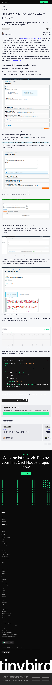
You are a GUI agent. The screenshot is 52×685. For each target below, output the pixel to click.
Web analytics (4, 630)
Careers (3, 531)
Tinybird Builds (4, 590)
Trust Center (27, 648)
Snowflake (4, 611)
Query (3, 541)
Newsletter (4, 596)
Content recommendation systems (9, 636)
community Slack (16, 60)
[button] (26, 103)
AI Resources (4, 583)
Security (3, 519)
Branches (3, 550)
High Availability (5, 556)
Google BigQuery (5, 609)
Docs (2, 564)
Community (4, 571)
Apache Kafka (4, 602)
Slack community (41, 394)
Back (4, 6)
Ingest (3, 539)
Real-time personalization (7, 632)
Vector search (4, 638)
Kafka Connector (5, 543)
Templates (4, 588)
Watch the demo (5, 514)
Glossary (3, 592)
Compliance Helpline (36, 648)
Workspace (4, 552)
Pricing (3, 517)
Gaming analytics (5, 628)
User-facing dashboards (6, 623)
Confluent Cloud (5, 604)
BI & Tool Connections (6, 554)
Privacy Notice (5, 679)
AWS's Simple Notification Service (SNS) (30, 38)
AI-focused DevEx (5, 545)
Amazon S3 (4, 617)
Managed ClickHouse (6, 537)
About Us (3, 526)
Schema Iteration (5, 548)
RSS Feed (3, 594)
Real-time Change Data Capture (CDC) (9, 625)
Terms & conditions (6, 648)
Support (3, 566)
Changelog (4, 573)
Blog (2, 581)
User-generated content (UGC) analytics (9, 634)
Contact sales (4, 521)
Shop (3, 529)
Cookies (13, 648)
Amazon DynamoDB (6, 615)
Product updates (5, 28)
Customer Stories (5, 585)
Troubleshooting (5, 569)
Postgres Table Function (6, 613)
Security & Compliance (6, 558)
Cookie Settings (19, 648)
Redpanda (4, 606)
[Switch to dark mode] (48, 29)
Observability (4, 579)
